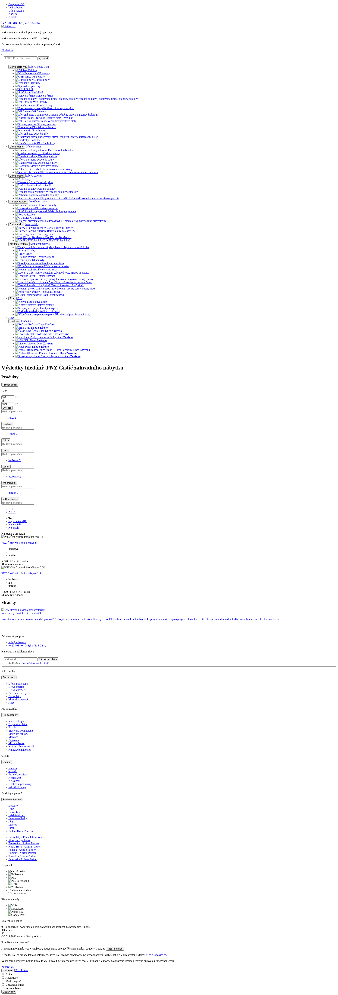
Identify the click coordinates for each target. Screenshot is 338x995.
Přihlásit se (7, 50)
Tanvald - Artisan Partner (22, 856)
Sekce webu (9, 677)
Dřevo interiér (16, 146)
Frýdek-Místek (16, 815)
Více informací (115, 948)
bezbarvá (14, 460)
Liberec (12, 824)
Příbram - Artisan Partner (22, 852)
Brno (11, 808)
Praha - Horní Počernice (21, 831)
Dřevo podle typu (18, 67)
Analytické (11, 977)
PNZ (12, 417)
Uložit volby (9, 991)
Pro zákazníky (10, 715)
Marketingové (13, 981)
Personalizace (13, 988)
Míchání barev (16, 743)
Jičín (11, 821)
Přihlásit (48, 659)
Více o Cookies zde (157, 954)
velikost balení (10, 499)
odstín (6, 466)
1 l (10, 508)
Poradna (13, 727)
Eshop (13, 433)
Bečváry (13, 805)
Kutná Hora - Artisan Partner (24, 846)
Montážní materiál (19, 244)
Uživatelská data (15, 984)
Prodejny (14, 321)
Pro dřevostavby (18, 201)
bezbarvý (14, 476)
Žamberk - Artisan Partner (22, 859)
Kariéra (12, 13)
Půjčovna (13, 740)
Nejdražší (13, 527)
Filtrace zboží (10, 384)
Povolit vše (21, 970)
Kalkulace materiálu (19, 749)
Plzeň (11, 827)
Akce (11, 317)
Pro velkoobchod (17, 774)
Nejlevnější (14, 524)
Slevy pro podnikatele (20, 730)
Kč (16, 397)
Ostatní (6, 762)
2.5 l (11, 512)
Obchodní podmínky (20, 784)
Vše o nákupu (16, 10)
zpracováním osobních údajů (35, 663)
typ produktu (9, 483)
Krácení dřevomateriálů (21, 746)
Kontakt (12, 17)
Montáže (13, 736)
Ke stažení (14, 780)
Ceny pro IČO (16, 4)
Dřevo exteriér (17, 175)
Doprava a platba (17, 724)
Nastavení (8, 970)
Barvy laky (14, 696)
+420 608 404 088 (20, 22)
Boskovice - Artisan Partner (23, 843)
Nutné (9, 974)
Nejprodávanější (17, 521)
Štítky (6, 440)
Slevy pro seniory (18, 733)
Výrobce (7, 407)
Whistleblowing (17, 787)
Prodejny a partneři (12, 799)
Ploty (12, 298)
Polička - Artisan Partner (22, 849)
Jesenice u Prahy (17, 818)
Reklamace (14, 777)
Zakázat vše (8, 966)
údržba (13, 492)
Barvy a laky (16, 224)
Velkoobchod (15, 7)
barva (5, 450)
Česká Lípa (14, 812)
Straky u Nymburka (19, 840)
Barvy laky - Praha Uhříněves (25, 837)
